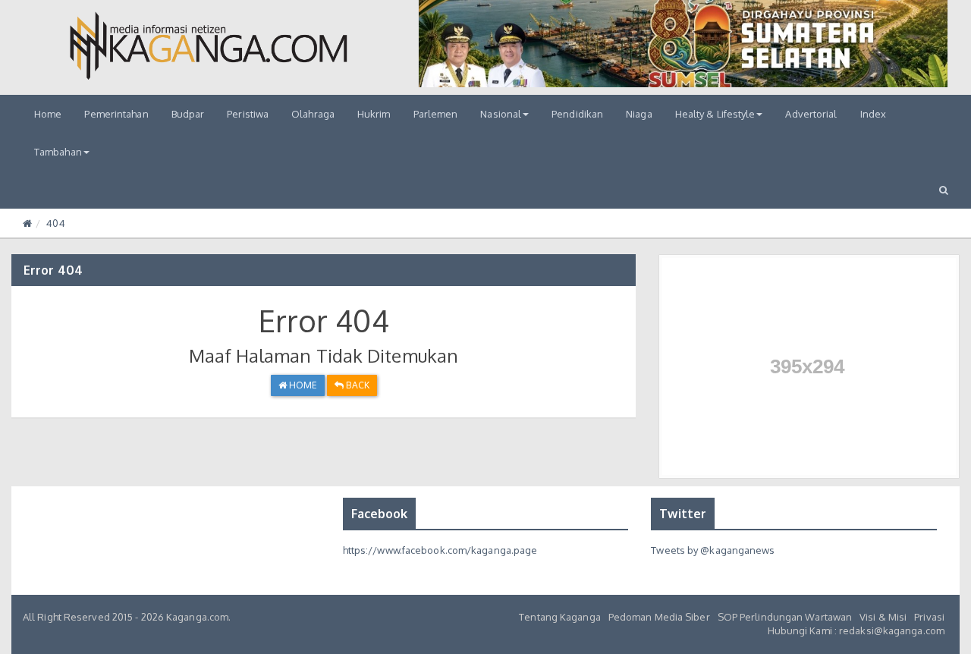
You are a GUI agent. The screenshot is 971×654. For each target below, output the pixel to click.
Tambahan (58, 152)
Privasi (929, 617)
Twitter (682, 513)
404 (55, 223)
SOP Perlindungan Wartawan (785, 617)
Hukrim (374, 114)
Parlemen (435, 114)
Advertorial (811, 114)
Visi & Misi (883, 617)
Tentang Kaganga (560, 617)
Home (47, 114)
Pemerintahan (116, 114)
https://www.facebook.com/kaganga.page (440, 550)
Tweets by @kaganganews (713, 550)
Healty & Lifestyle (715, 114)
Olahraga (313, 114)
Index (873, 114)
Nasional (500, 114)
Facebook (379, 513)
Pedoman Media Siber (659, 617)
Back (356, 385)
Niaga (639, 114)
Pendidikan (577, 114)
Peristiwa (248, 114)
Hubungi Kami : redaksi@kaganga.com (856, 630)
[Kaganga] (209, 45)
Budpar (188, 114)
